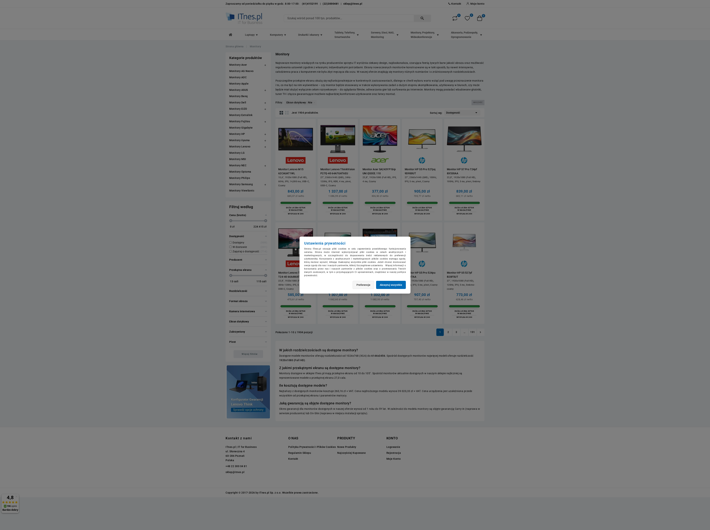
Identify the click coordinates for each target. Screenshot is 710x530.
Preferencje (363, 284)
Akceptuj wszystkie (391, 284)
